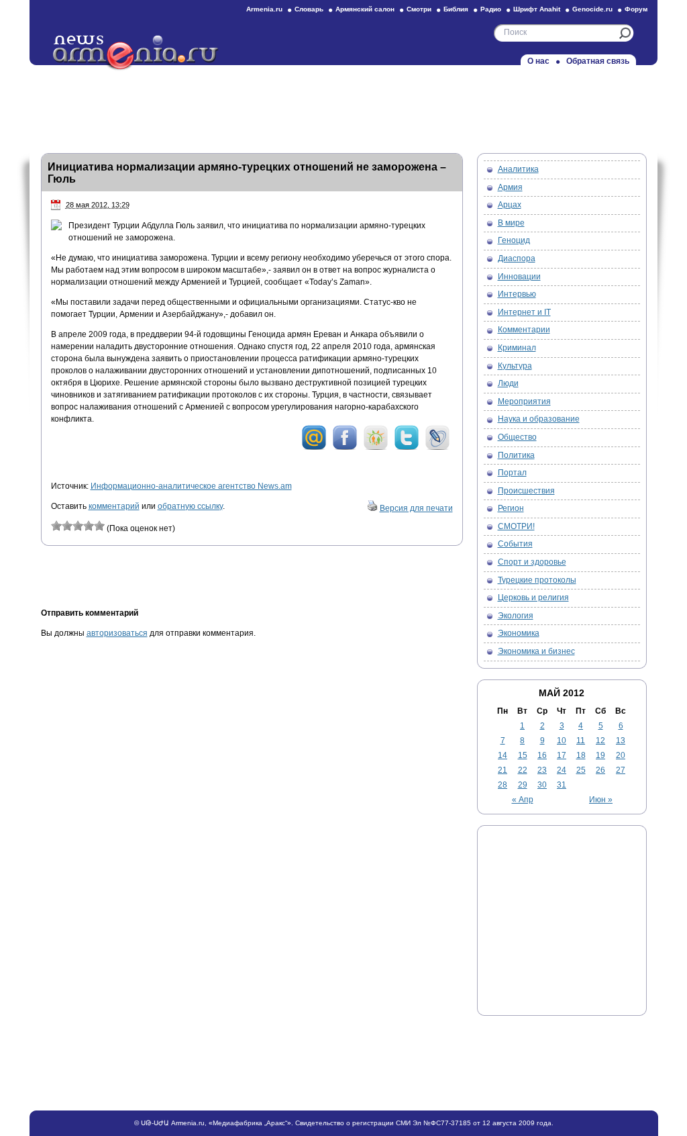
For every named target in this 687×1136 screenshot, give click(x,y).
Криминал (517, 347)
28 (502, 785)
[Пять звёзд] (99, 525)
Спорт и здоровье (532, 562)
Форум (636, 9)
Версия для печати (416, 508)
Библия (455, 9)
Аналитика (518, 169)
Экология (515, 615)
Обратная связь (597, 61)
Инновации (519, 276)
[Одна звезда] (56, 525)
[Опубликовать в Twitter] (406, 448)
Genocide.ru (592, 9)
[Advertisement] (343, 105)
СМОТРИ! (516, 526)
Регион (511, 508)
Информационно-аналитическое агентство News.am (191, 486)
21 (502, 770)
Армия (510, 187)
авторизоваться (117, 633)
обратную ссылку (190, 506)
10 (561, 740)
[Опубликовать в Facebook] (345, 448)
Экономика (518, 633)
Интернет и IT (524, 312)
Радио (490, 9)
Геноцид (514, 240)
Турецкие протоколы (537, 580)
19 (600, 755)
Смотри (419, 9)
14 (502, 755)
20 (620, 755)
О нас (538, 61)
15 (522, 755)
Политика (516, 455)
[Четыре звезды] (88, 525)
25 (581, 770)
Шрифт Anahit (536, 9)
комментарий (114, 506)
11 (580, 740)
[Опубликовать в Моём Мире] (314, 448)
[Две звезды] (67, 525)
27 (620, 770)
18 (581, 755)
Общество (517, 437)
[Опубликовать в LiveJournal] (437, 448)
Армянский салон (364, 9)
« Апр (522, 799)
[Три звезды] (77, 525)
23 (542, 770)
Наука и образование (539, 419)
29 (522, 785)
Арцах (509, 204)
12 (600, 740)
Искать (625, 33)
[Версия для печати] (372, 508)
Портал (512, 472)
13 (620, 740)
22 (522, 770)
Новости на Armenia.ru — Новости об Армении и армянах (136, 53)
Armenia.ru (264, 9)
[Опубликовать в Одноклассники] (376, 448)
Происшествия (526, 490)
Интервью (517, 294)
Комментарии (524, 329)
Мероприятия (524, 401)
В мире (511, 223)
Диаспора (516, 258)
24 (561, 770)
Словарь (309, 9)
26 (600, 770)
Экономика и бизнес (536, 651)
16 (542, 755)
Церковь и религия (533, 597)
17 (561, 755)
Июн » (601, 799)
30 (542, 785)
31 (561, 785)
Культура (515, 366)
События (515, 544)
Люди (508, 383)
